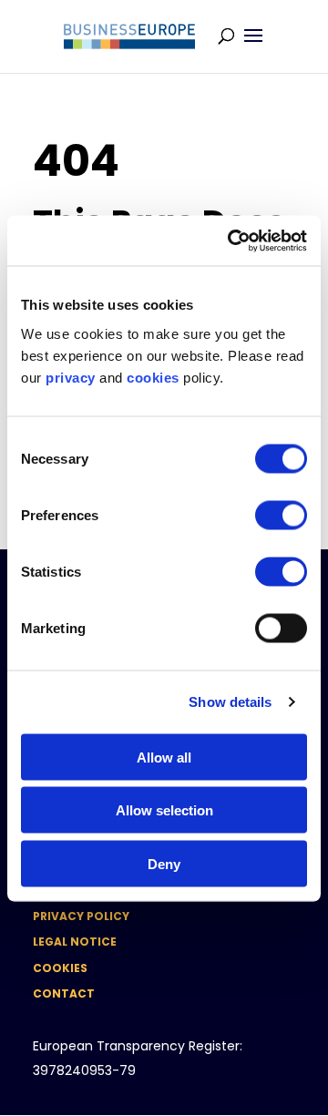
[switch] (281, 514)
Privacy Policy (81, 916)
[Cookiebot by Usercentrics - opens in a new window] (231, 240)
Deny (164, 863)
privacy (71, 376)
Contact (64, 993)
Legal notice (75, 941)
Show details (230, 702)
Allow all (164, 756)
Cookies (60, 968)
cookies (153, 376)
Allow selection (164, 810)
